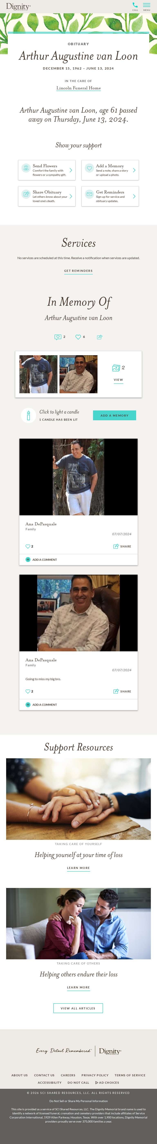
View (118, 379)
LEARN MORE (78, 868)
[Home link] (18, 6)
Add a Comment (45, 559)
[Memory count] (58, 337)
